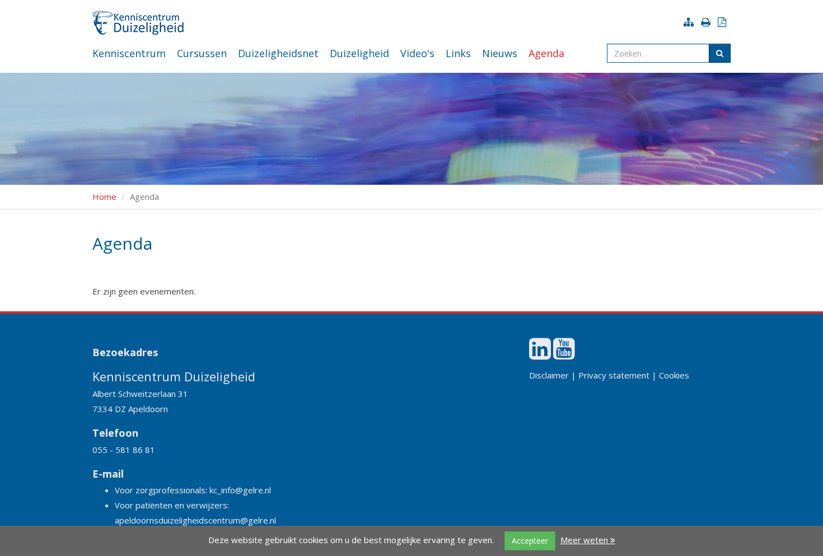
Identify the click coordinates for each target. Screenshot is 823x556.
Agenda (546, 53)
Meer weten (585, 539)
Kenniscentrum (129, 53)
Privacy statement (613, 375)
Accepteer (530, 540)
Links (458, 53)
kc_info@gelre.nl (240, 490)
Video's (417, 53)
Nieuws (499, 53)
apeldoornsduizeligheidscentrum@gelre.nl (195, 520)
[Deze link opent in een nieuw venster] (540, 354)
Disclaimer (549, 375)
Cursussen (202, 53)
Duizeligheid (359, 53)
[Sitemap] (691, 22)
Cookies (674, 375)
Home (104, 196)
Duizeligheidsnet (278, 53)
